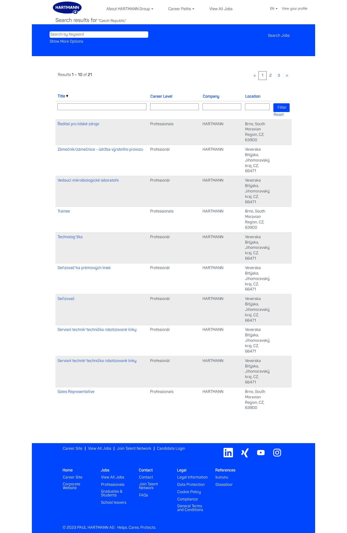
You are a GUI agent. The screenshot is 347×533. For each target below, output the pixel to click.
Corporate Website (71, 486)
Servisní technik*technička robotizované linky (97, 329)
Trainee (64, 211)
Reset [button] (279, 114)
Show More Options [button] (66, 41)
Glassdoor (224, 485)
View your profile (294, 9)
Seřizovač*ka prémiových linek (84, 268)
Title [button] (62, 96)
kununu (222, 477)
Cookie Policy (189, 492)
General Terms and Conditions (190, 508)
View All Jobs (221, 9)
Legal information (192, 477)
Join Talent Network (134, 448)
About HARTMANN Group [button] (128, 9)
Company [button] (211, 96)
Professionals (112, 485)
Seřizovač (66, 298)
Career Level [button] (161, 96)
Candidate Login (171, 448)
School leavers (113, 502)
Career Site (72, 448)
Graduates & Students (112, 493)
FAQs (143, 495)
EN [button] (272, 9)
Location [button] (252, 96)
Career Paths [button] (180, 9)
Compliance (187, 499)
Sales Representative (76, 391)
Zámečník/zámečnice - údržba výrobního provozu (100, 149)
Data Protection (191, 485)
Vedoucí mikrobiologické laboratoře (88, 180)
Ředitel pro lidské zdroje (78, 124)
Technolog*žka (70, 237)
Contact (146, 477)
